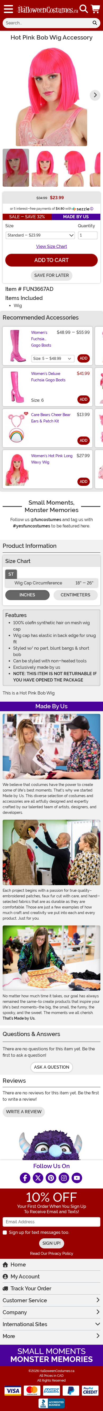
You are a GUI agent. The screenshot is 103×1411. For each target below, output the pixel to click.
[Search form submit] (94, 23)
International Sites (25, 1324)
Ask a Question (51, 1067)
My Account (25, 1276)
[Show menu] (8, 9)
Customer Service (25, 1300)
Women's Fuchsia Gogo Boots (41, 338)
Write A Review (23, 1111)
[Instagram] (64, 1178)
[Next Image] (95, 95)
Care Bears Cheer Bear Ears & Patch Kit (51, 418)
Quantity (86, 225)
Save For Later (51, 275)
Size (9, 225)
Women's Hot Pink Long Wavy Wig (52, 459)
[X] (38, 1178)
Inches (27, 594)
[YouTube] (77, 1178)
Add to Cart (51, 260)
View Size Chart (51, 246)
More (9, 1336)
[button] (95, 9)
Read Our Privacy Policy (51, 1253)
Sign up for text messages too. (39, 1232)
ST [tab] (11, 574)
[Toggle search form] (83, 9)
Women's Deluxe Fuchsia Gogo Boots (48, 377)
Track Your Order (31, 1288)
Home (18, 1264)
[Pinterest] (51, 1178)
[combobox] (46, 23)
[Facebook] (25, 1178)
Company (15, 1312)
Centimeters (75, 594)
